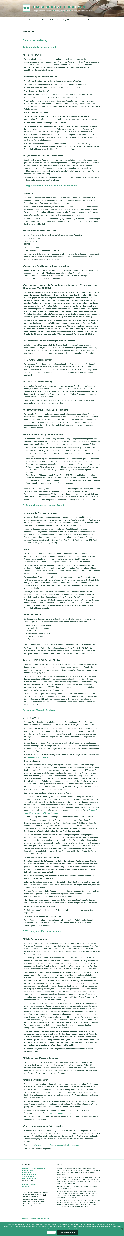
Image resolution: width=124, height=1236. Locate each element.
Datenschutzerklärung (29, 1184)
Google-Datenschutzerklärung (39, 757)
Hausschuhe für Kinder (29, 1174)
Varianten (31, 20)
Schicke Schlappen (28, 1176)
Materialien (42, 20)
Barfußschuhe (54, 20)
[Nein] (122, 1229)
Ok (51, 1232)
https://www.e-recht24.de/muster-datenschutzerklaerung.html (54, 1145)
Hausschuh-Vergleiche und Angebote (33, 1168)
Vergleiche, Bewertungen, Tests (73, 20)
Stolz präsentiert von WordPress (40, 1218)
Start (24, 20)
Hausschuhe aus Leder (29, 1178)
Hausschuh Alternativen (59, 6)
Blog (88, 20)
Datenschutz (25, 1218)
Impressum (25, 1186)
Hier (44, 1195)
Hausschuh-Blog (27, 1170)
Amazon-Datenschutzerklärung (62, 1113)
